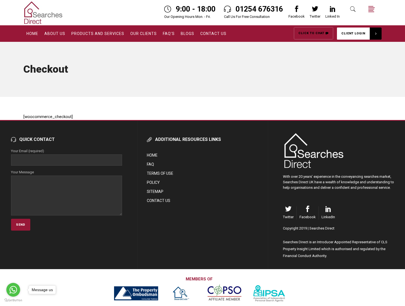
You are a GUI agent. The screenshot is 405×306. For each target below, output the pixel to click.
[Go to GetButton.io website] (13, 300)
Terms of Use (160, 173)
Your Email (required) (27, 151)
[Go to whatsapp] (13, 290)
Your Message (22, 172)
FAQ (150, 164)
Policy (153, 182)
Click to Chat (311, 33)
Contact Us (158, 200)
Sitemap (155, 191)
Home (152, 155)
